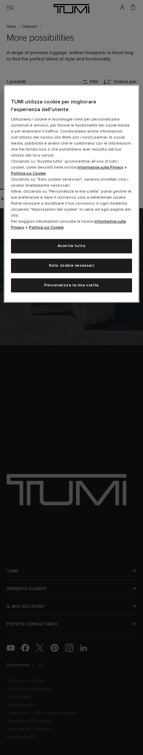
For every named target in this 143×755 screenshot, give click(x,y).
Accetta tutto (72, 246)
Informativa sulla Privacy (100, 168)
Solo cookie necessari (71, 266)
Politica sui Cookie (28, 174)
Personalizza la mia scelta (71, 285)
